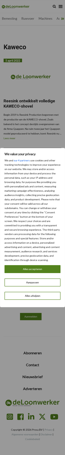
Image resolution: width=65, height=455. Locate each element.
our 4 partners (22, 160)
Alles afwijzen (32, 295)
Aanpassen (32, 282)
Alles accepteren (32, 269)
